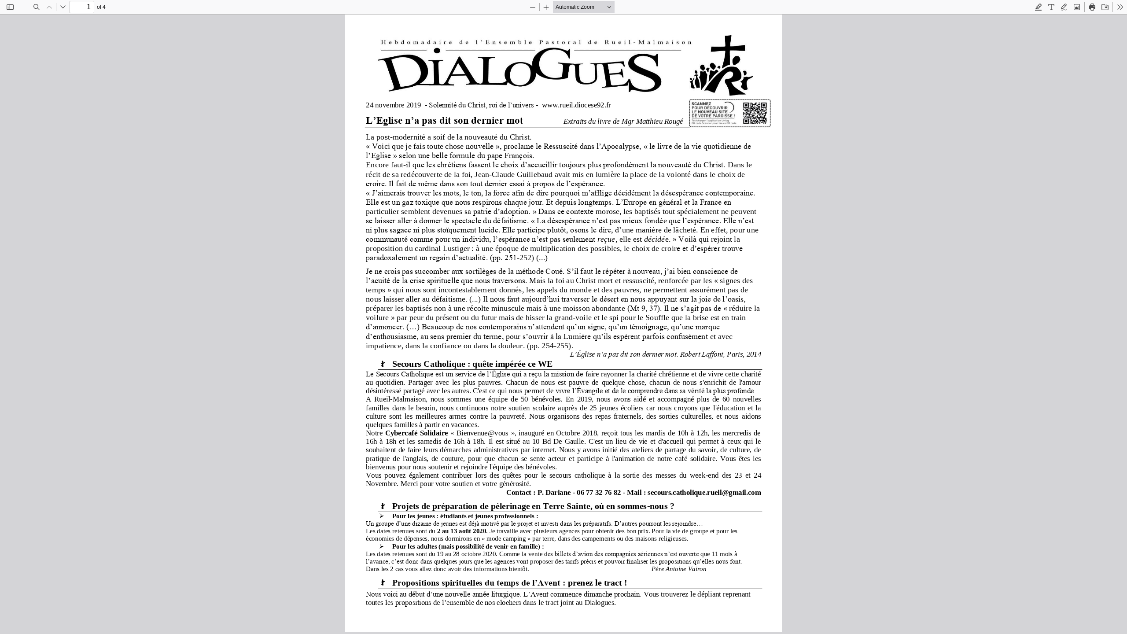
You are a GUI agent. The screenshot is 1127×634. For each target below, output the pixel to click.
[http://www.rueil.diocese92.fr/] (575, 104)
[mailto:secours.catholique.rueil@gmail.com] (704, 492)
